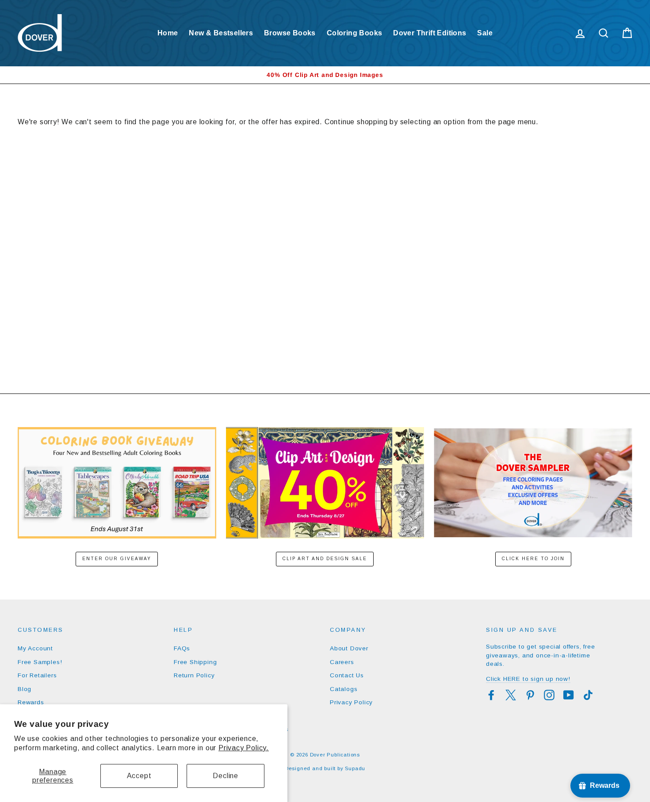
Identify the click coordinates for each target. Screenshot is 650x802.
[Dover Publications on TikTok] (588, 695)
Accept (139, 775)
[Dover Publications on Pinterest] (530, 695)
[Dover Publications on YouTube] (568, 695)
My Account (35, 648)
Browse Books (290, 33)
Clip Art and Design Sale (325, 558)
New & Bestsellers (221, 33)
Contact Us (347, 675)
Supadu (355, 768)
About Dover (349, 648)
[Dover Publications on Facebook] (491, 695)
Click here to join (533, 558)
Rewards (31, 702)
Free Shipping (195, 662)
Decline (225, 775)
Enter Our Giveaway (116, 558)
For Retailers (37, 675)
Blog (24, 689)
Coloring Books (354, 33)
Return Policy (194, 675)
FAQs (182, 648)
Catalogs (343, 689)
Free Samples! (40, 662)
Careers (342, 662)
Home (167, 33)
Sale (485, 33)
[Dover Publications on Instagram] (549, 695)
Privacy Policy (351, 702)
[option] (325, 75)
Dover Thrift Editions (429, 33)
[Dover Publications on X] (510, 695)
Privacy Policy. (243, 748)
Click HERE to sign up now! (528, 679)
